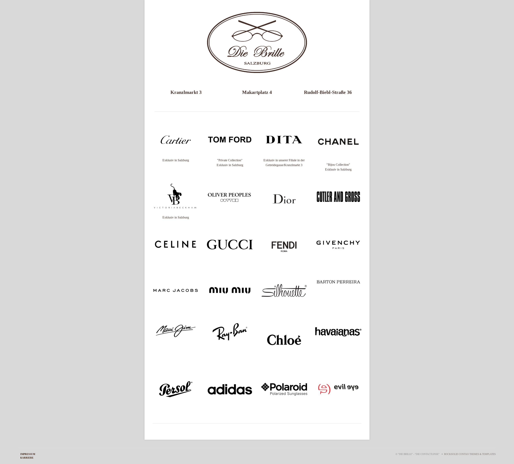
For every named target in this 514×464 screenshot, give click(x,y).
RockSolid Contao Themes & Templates (470, 454)
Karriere (27, 457)
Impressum (27, 454)
